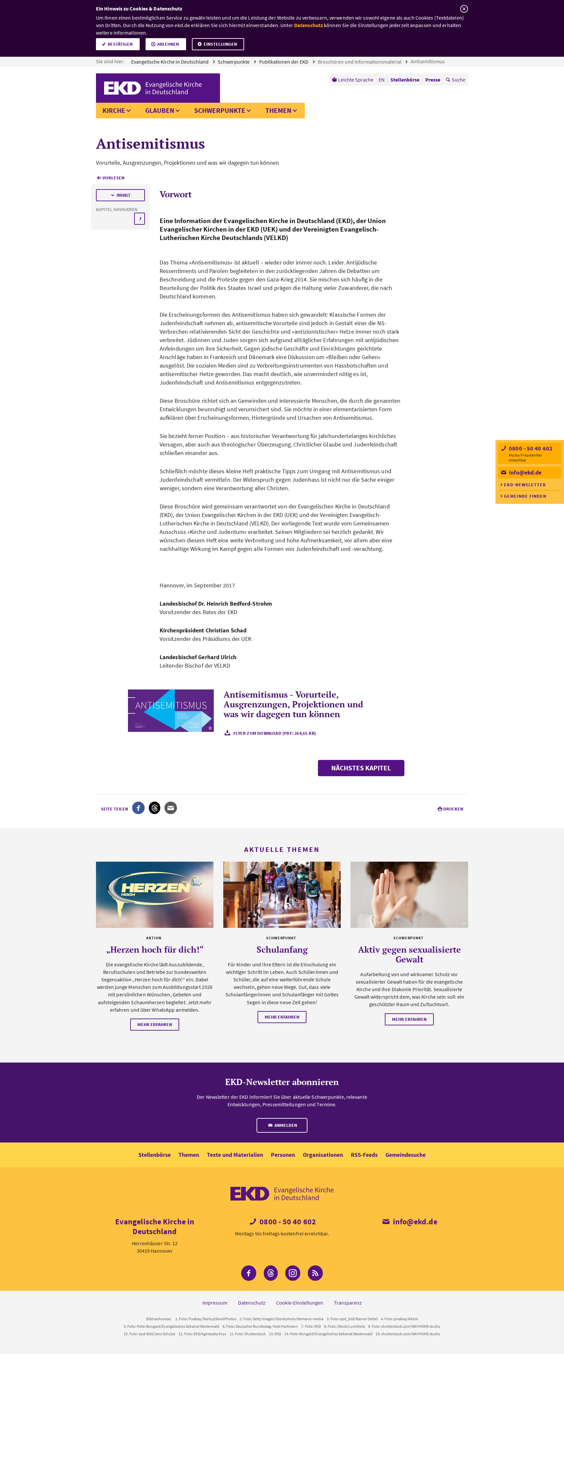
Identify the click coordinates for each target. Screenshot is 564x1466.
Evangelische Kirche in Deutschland (170, 61)
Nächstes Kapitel (361, 767)
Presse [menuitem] (432, 79)
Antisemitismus (428, 61)
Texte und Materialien (235, 1154)
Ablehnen (168, 44)
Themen (278, 110)
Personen (283, 1154)
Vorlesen (113, 178)
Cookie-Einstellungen (299, 1302)
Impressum (214, 1302)
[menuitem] (352, 79)
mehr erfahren (154, 1024)
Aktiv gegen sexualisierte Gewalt (409, 954)
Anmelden (285, 1125)
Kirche (113, 110)
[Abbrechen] (464, 9)
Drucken (453, 809)
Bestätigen (120, 44)
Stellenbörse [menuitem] (404, 79)
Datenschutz (308, 25)
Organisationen (323, 1154)
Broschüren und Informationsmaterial (360, 61)
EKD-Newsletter (525, 485)
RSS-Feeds (364, 1154)
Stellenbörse (154, 1154)
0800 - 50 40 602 (530, 448)
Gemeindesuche (405, 1154)
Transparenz (348, 1302)
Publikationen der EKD (284, 61)
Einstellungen (220, 44)
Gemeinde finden (525, 496)
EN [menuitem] (381, 79)
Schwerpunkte (234, 61)
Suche (458, 79)
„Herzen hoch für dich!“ (155, 949)
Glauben (159, 110)
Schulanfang (282, 949)
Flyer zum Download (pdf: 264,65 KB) (274, 733)
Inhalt (124, 195)
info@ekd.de (524, 472)
